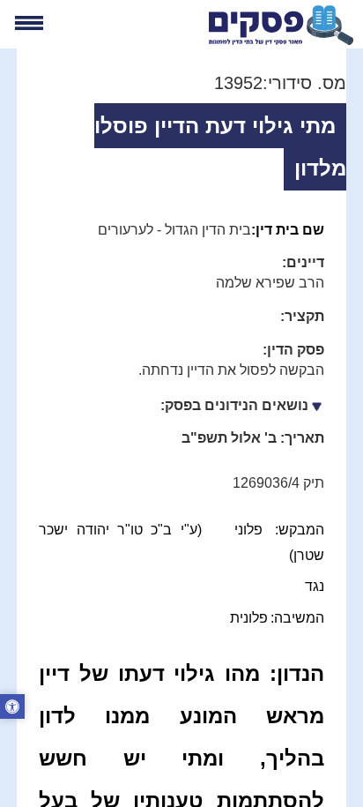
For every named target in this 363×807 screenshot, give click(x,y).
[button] (12, 708)
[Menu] (29, 23)
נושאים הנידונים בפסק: (234, 405)
